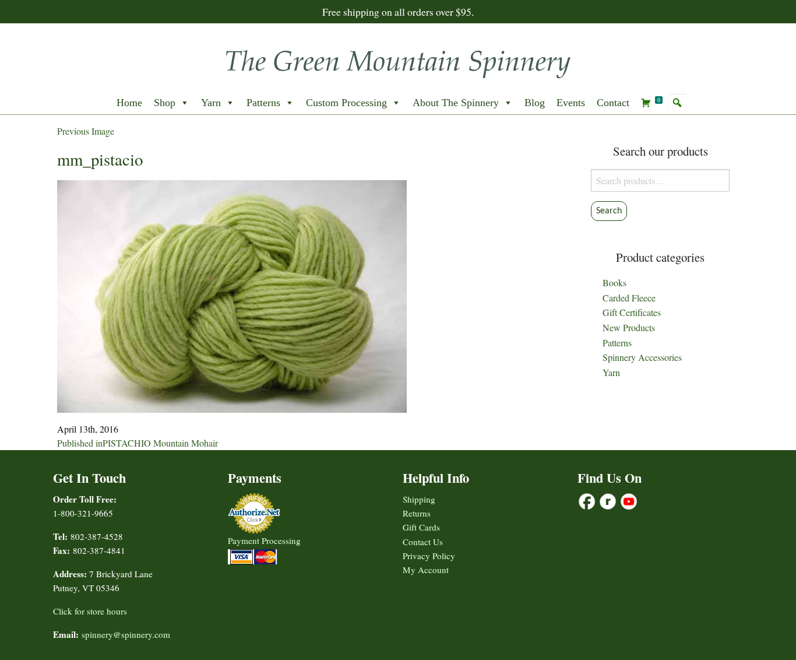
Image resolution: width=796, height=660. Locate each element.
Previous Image (85, 131)
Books (614, 282)
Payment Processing (264, 540)
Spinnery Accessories (642, 357)
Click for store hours (90, 611)
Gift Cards (421, 527)
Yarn (211, 102)
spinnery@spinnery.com (126, 634)
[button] (677, 102)
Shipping (419, 499)
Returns (417, 513)
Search (609, 211)
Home (129, 102)
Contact (613, 102)
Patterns (263, 102)
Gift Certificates (632, 312)
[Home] (398, 60)
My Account (426, 569)
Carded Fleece (629, 298)
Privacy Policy (429, 555)
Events (571, 102)
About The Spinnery (456, 102)
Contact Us (423, 541)
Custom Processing (346, 102)
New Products (629, 327)
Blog (534, 102)
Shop (164, 102)
